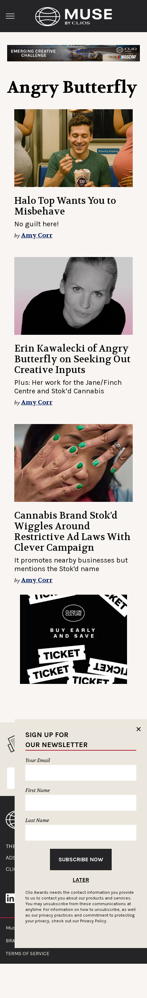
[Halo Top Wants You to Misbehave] (73, 148)
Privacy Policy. (93, 920)
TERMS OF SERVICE (27, 954)
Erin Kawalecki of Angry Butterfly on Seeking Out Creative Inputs (72, 359)
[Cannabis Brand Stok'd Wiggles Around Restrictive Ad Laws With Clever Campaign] (73, 463)
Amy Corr (36, 235)
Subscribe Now (81, 859)
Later (81, 879)
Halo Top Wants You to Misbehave (65, 206)
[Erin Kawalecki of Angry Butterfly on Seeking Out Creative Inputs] (73, 296)
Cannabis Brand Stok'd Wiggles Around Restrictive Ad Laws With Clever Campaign (72, 532)
